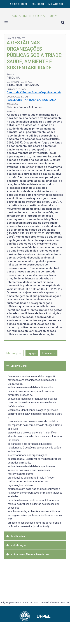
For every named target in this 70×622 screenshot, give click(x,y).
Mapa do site (56, 4)
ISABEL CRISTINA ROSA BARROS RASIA (31, 99)
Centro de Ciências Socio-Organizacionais (34, 92)
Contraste (38, 4)
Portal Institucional (35, 16)
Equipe (32, 353)
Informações (13, 353)
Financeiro (48, 353)
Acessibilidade (19, 4)
